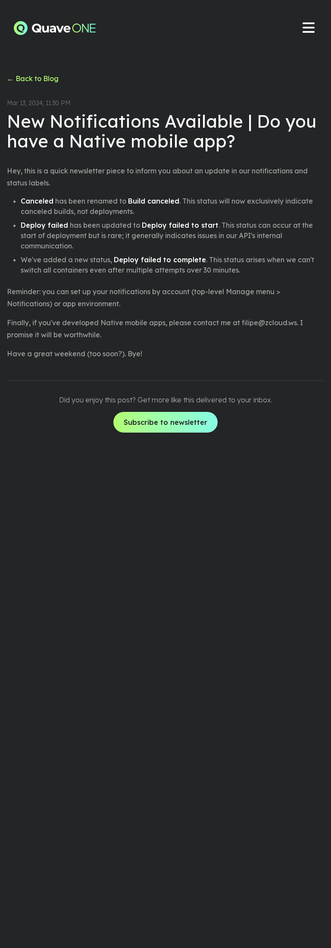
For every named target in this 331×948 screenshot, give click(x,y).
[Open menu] (308, 28)
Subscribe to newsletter (165, 422)
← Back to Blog (33, 78)
